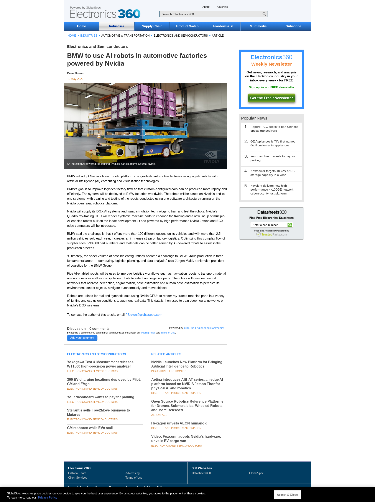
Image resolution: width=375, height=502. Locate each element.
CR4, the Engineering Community (204, 328)
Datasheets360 (201, 473)
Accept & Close (287, 494)
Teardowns (221, 26)
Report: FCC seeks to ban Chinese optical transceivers (274, 128)
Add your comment (82, 337)
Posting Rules (148, 332)
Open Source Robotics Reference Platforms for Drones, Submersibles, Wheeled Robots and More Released (187, 406)
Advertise (222, 6)
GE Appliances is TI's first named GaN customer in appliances (273, 143)
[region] (187, 494)
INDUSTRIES (88, 35)
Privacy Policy (47, 497)
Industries (116, 26)
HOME (72, 35)
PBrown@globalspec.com (143, 314)
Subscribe (293, 26)
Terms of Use (168, 332)
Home (81, 26)
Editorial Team (77, 473)
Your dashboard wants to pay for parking (100, 397)
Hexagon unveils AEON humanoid (179, 423)
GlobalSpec (256, 473)
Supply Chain (152, 26)
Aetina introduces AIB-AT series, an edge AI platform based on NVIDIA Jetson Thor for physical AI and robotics (187, 384)
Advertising (132, 473)
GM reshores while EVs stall (90, 428)
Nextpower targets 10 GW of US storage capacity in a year (272, 173)
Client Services (77, 477)
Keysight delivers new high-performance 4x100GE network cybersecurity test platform (271, 189)
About (205, 6)
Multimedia (258, 26)
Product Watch (187, 26)
